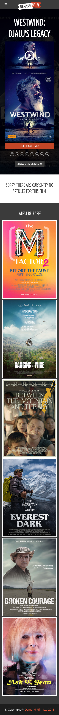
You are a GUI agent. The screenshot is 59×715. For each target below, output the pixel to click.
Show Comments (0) (29, 164)
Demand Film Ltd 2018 (39, 709)
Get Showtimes (29, 146)
